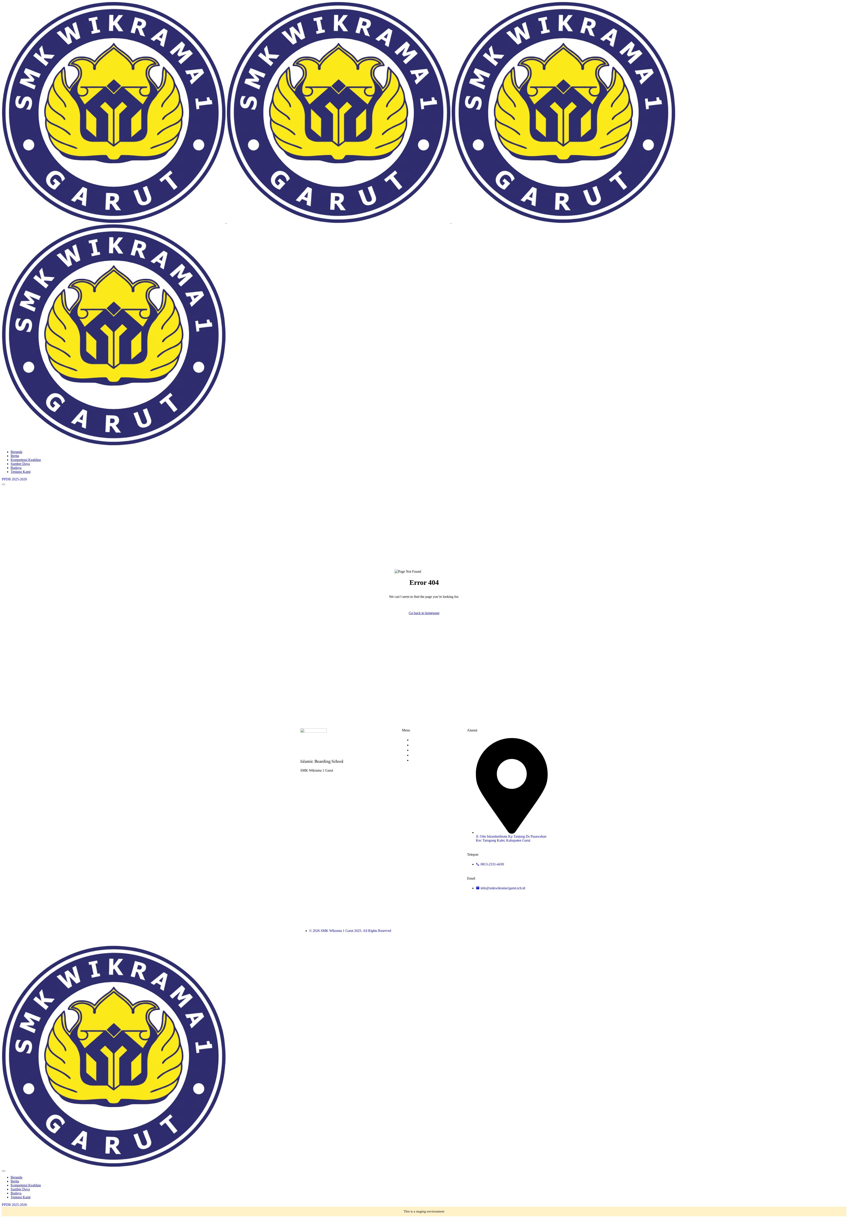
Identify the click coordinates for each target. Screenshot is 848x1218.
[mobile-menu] (3, 484)
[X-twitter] (524, 930)
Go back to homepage (424, 613)
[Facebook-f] (507, 930)
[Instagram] (542, 930)
